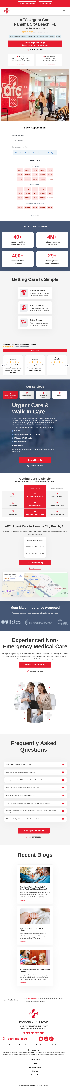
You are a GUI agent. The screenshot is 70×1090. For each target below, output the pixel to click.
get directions (33, 563)
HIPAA (35, 1063)
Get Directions (21, 64)
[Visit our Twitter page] (46, 1039)
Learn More (33, 460)
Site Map (35, 1071)
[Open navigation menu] (64, 11)
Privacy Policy (35, 1059)
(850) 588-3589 (32, 998)
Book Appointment (28, 3)
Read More (23, 900)
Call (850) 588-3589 (36, 50)
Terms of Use (35, 1075)
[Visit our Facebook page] (41, 1039)
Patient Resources (41, 1045)
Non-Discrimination (35, 1067)
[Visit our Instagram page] (51, 1039)
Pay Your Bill (46, 3)
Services (11, 1045)
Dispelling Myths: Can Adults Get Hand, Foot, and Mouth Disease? (33, 888)
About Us (54, 1045)
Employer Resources (25, 1045)
